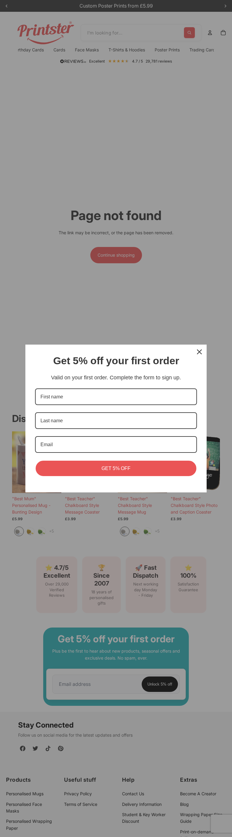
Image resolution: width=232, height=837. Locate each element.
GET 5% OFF (116, 468)
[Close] (199, 352)
